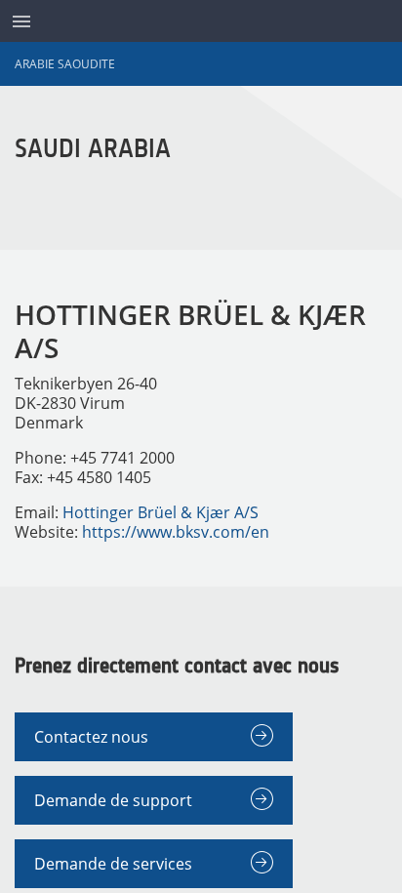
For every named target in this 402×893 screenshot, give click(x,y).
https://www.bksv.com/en (175, 532)
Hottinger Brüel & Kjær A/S (160, 512)
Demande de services (113, 863)
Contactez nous (91, 737)
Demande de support (113, 800)
